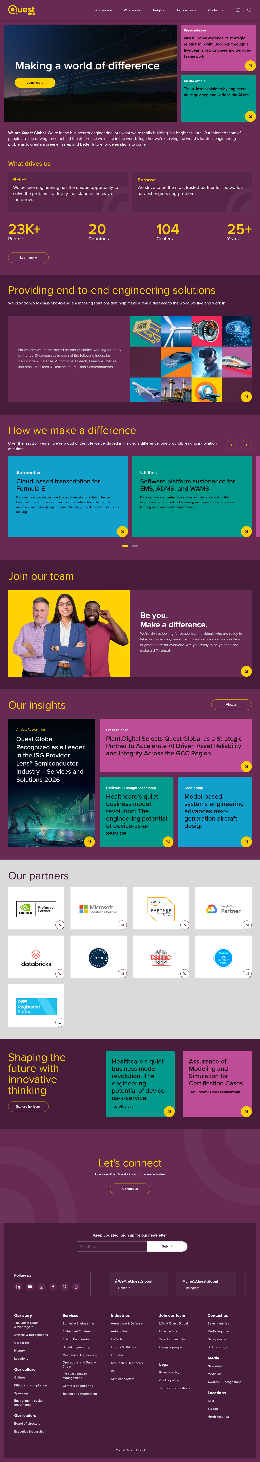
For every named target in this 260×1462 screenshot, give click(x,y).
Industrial (118, 1355)
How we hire (168, 1331)
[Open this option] (238, 14)
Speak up (21, 1393)
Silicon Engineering (77, 1339)
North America (218, 1417)
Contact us (130, 1188)
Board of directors (27, 1424)
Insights (158, 10)
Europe (213, 1409)
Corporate (21, 1343)
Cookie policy (169, 1380)
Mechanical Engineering (80, 1355)
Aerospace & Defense (127, 1323)
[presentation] (231, 445)
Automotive (119, 1331)
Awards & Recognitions (31, 1335)
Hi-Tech (116, 1339)
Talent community (172, 1339)
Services (70, 1315)
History (19, 1351)
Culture (19, 1377)
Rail (113, 1371)
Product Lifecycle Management (75, 1376)
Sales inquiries (218, 1323)
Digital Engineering (76, 1347)
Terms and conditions (174, 1388)
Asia (211, 1401)
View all (231, 704)
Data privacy (217, 1339)
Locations (21, 1359)
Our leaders (25, 1415)
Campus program (171, 1347)
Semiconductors (122, 1379)
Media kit (214, 1374)
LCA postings (217, 1347)
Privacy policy (169, 1372)
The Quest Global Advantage (26, 1325)
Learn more (35, 82)
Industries (120, 1315)
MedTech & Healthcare (127, 1363)
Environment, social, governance (28, 1403)
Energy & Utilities (123, 1347)
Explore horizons (28, 1106)
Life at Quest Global (173, 1323)
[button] (125, 546)
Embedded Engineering (79, 1331)
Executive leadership (29, 1432)
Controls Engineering (78, 1386)
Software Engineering (78, 1323)
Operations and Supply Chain (79, 1364)
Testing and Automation (80, 1394)
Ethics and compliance (30, 1385)
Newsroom (215, 1366)
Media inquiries (219, 1331)
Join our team (186, 10)
